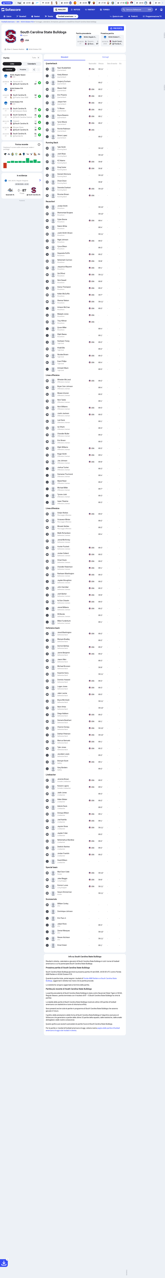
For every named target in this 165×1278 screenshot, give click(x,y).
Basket (37, 16)
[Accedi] (161, 9)
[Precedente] (16, 3)
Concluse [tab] (9, 69)
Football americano (65, 16)
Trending (8, 3)
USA (17, 22)
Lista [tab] (12, 64)
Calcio (8, 16)
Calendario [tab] (32, 64)
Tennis (50, 16)
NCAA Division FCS (27, 22)
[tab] (64, 57)
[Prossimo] (163, 3)
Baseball (22, 16)
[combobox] (35, 58)
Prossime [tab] (23, 69)
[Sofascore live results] (11, 10)
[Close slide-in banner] (7, 1259)
